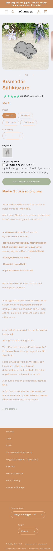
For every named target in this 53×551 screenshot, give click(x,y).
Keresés (10, 432)
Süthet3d (18, 544)
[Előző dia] (20, 75)
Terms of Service (14, 473)
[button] (6, 11)
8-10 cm (25, 115)
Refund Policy (13, 480)
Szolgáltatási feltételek (16, 549)
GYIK (8, 439)
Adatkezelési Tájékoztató (19, 452)
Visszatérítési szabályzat (36, 544)
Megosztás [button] (11, 409)
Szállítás (10, 466)
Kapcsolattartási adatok (39, 549)
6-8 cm (9, 115)
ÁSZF (9, 446)
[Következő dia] (33, 75)
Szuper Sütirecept (15, 487)
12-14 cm (29, 122)
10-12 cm (11, 122)
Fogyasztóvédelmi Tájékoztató (22, 459)
